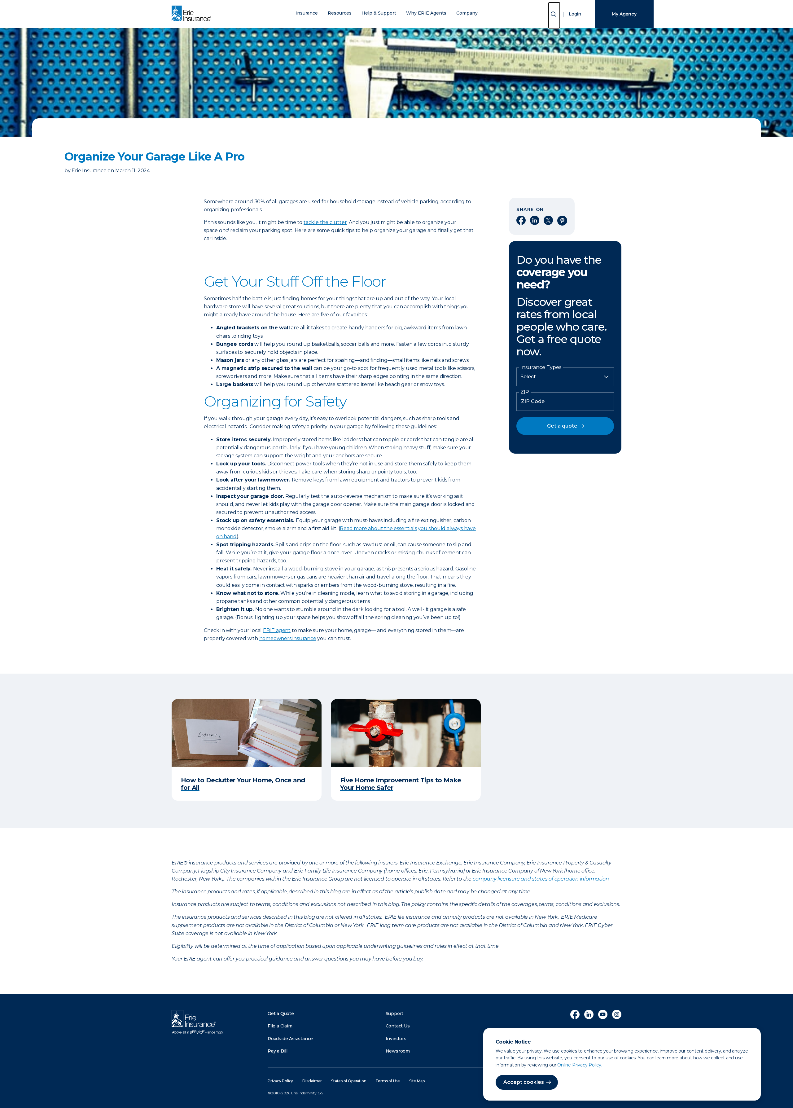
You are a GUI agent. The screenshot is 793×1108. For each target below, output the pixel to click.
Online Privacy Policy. (579, 1065)
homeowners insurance (287, 638)
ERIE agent (277, 630)
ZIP (524, 392)
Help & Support (378, 13)
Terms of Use (387, 1081)
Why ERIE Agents (426, 13)
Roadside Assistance (290, 1038)
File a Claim (280, 1026)
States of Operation (348, 1081)
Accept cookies (523, 1082)
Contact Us (398, 1026)
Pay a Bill (277, 1051)
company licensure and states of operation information (541, 879)
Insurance (307, 13)
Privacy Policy (280, 1081)
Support (395, 1013)
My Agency (624, 14)
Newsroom (398, 1051)
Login (575, 14)
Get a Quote (281, 1013)
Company (467, 13)
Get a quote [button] (562, 426)
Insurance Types (540, 367)
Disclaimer (312, 1081)
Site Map (416, 1081)
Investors (396, 1038)
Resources (340, 13)
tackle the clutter (325, 222)
